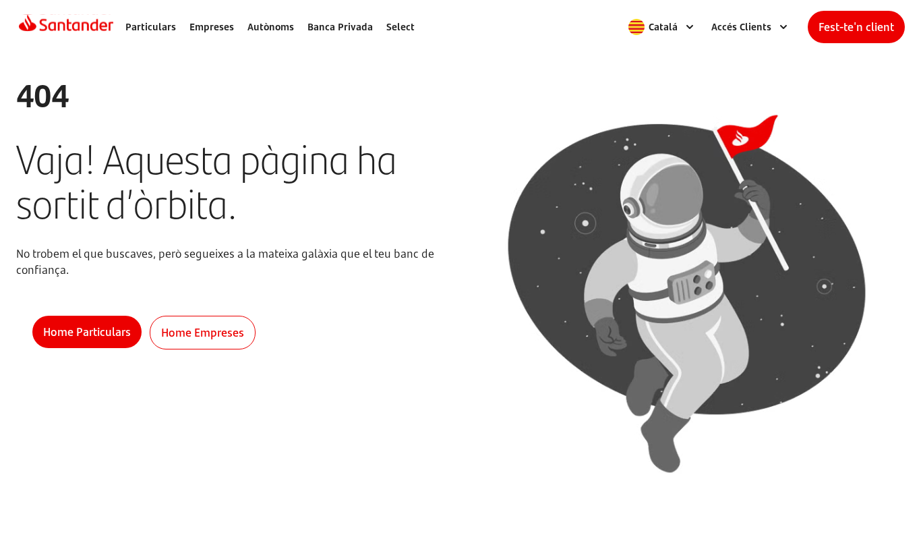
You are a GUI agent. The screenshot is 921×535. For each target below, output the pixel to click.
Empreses (211, 26)
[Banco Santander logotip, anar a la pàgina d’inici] (66, 27)
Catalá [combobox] (663, 26)
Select (400, 26)
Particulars (150, 26)
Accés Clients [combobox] (741, 26)
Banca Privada (340, 26)
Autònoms (270, 26)
